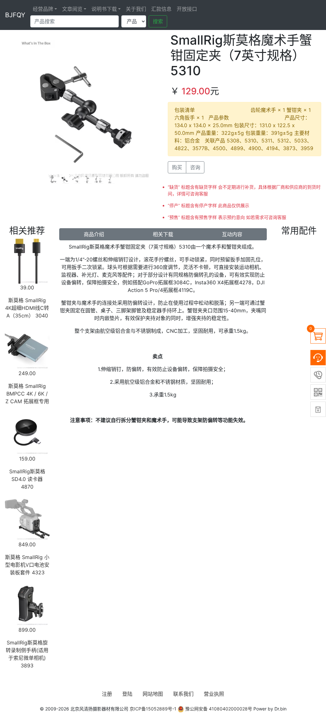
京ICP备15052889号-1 (153, 708)
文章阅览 (72, 9)
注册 (107, 694)
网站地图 (153, 694)
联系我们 (183, 694)
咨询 (195, 167)
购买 (177, 167)
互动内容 (232, 234)
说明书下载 (104, 9)
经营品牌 (43, 9)
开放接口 (187, 9)
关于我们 (136, 9)
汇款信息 (161, 9)
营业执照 (214, 694)
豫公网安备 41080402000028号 (218, 708)
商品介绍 (94, 234)
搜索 (158, 21)
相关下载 (163, 234)
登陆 (127, 694)
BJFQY (15, 15)
